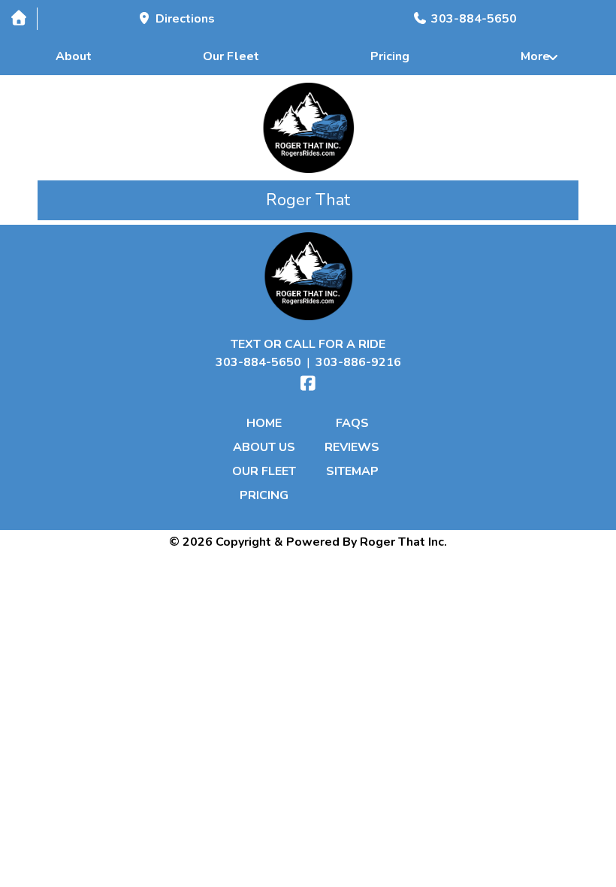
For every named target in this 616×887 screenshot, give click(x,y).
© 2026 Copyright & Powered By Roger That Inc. (308, 542)
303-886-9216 (358, 362)
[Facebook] (308, 383)
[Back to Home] (308, 128)
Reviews (352, 447)
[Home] (18, 18)
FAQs (352, 423)
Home (264, 423)
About (74, 56)
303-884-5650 (258, 362)
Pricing (389, 56)
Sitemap (352, 471)
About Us (264, 447)
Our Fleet (231, 56)
